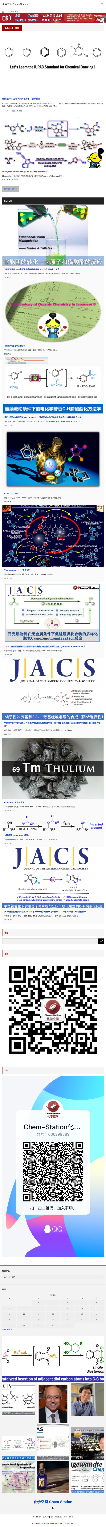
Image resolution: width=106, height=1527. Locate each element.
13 (9, 1314)
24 (67, 1320)
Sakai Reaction (11, 494)
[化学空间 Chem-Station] (15, 4)
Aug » (9, 1329)
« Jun (4, 1329)
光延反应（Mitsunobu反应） (17, 835)
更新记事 (46, 1517)
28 (24, 1325)
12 (96, 1308)
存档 (52, 1517)
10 (67, 1308)
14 (24, 1314)
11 (82, 1308)
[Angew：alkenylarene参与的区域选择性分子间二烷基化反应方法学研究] (18, 1443)
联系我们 (58, 1517)
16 (53, 1314)
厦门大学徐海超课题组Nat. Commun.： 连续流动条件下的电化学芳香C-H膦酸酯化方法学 (42, 417)
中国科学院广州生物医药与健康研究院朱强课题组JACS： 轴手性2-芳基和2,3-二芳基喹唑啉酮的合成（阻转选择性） (52, 724)
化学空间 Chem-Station (53, 1502)
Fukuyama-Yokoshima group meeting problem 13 (25, 172)
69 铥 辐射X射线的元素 (14, 802)
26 (96, 1320)
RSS (53, 1508)
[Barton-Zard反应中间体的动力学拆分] (87, 1477)
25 (82, 1320)
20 (9, 1320)
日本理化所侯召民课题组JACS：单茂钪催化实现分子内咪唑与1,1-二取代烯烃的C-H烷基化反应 (45, 911)
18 (82, 1314)
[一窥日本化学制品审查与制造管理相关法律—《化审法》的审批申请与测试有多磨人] (53, 1477)
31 (67, 1325)
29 (38, 1325)
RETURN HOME (10, 189)
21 (24, 1320)
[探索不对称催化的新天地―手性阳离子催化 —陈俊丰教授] (87, 1443)
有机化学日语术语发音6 (14, 346)
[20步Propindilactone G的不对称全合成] (18, 1477)
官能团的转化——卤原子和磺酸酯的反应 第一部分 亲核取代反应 (31, 269)
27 (9, 1325)
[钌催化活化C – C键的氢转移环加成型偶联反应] (53, 1359)
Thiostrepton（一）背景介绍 (17, 570)
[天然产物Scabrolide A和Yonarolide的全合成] (18, 1399)
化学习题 (15, 179)
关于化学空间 (37, 1517)
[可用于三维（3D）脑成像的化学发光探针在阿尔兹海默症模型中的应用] (53, 1443)
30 (53, 1325)
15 (38, 1314)
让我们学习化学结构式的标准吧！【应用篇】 (21, 99)
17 (67, 1314)
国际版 (71, 1517)
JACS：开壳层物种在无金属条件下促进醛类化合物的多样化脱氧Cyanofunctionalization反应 (45, 646)
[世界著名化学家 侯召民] (87, 1399)
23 (53, 1320)
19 (96, 1314)
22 (38, 1320)
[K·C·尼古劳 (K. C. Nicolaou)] (53, 1405)
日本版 (65, 1517)
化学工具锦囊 (17, 111)
